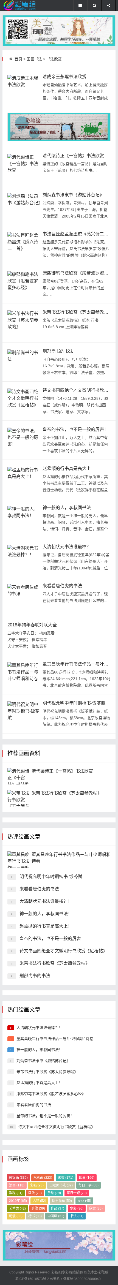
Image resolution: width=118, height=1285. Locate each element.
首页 (18, 59)
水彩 (76, 1208)
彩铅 (37, 1185)
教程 (16, 1193)
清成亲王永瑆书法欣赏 (64, 76)
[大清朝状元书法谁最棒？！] (23, 557)
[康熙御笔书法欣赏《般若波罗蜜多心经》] (23, 283)
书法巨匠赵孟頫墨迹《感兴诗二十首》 (80, 234)
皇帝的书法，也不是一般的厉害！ (75, 429)
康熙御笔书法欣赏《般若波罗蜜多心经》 (51, 1093)
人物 (39, 1201)
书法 (76, 1216)
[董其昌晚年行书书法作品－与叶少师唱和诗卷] (23, 674)
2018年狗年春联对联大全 (32, 625)
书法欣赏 (54, 59)
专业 (84, 1201)
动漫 (16, 1216)
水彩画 (42, 1178)
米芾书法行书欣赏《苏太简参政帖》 (78, 312)
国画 (86, 1178)
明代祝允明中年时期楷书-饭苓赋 (74, 703)
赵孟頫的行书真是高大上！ (69, 468)
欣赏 (96, 1208)
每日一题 (77, 1193)
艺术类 (17, 1208)
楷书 (35, 1216)
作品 (57, 1208)
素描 (65, 1178)
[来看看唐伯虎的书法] (23, 596)
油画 (16, 1185)
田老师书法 (61, 1185)
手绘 (54, 1193)
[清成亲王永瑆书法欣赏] (23, 87)
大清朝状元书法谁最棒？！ (69, 546)
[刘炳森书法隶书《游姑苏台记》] (23, 205)
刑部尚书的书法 (58, 351)
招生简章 (62, 1201)
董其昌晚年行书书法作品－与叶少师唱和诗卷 (54, 1038)
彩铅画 (18, 1178)
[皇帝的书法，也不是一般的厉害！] (23, 440)
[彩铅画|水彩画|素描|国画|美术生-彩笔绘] (20, 5)
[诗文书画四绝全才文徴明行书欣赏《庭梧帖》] (23, 401)
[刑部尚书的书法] (23, 361)
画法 (35, 1193)
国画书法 (34, 59)
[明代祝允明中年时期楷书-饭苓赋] (23, 713)
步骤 (38, 1208)
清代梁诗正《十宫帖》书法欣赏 (73, 155)
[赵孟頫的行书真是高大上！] (23, 479)
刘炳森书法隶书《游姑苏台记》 (73, 194)
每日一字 (88, 1185)
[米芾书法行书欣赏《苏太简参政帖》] (23, 322)
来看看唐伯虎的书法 (62, 585)
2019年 (18, 1201)
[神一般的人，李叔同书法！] (23, 518)
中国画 (55, 1216)
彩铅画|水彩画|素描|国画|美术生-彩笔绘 (79, 1272)
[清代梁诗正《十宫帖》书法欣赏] (23, 166)
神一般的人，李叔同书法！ (69, 507)
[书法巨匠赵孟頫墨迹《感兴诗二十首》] (23, 244)
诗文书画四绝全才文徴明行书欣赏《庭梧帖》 (63, 951)
